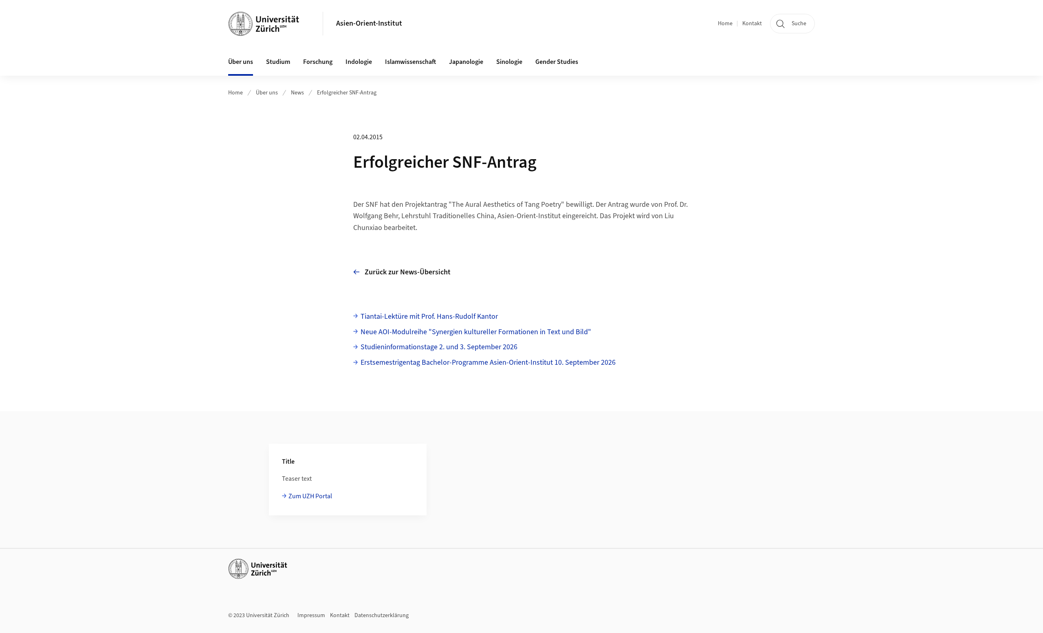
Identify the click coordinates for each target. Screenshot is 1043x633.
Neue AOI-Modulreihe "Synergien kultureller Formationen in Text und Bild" (476, 332)
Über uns (267, 93)
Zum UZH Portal (310, 496)
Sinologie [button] (509, 61)
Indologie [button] (358, 61)
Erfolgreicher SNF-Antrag (346, 93)
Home (725, 24)
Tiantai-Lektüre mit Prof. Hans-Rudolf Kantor (429, 316)
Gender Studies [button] (556, 61)
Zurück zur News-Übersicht (408, 272)
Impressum (311, 615)
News (297, 93)
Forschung (317, 61)
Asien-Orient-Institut (369, 23)
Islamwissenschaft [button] (410, 61)
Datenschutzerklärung (381, 615)
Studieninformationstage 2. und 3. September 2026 (439, 347)
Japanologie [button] (466, 61)
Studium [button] (278, 61)
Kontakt (752, 24)
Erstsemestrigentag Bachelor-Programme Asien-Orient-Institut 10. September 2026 (488, 362)
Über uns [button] (240, 61)
